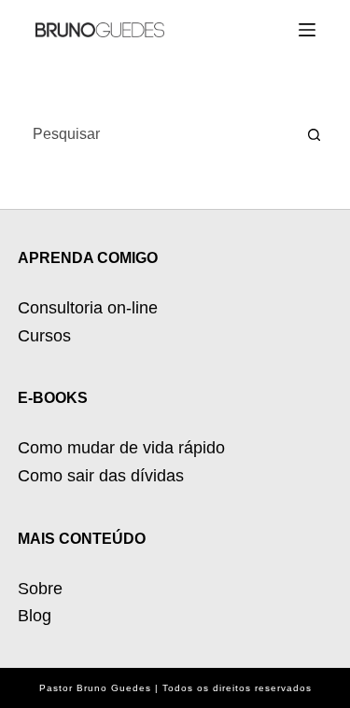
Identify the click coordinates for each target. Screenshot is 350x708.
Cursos (44, 335)
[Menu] (307, 29)
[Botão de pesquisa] (313, 134)
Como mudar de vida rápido (121, 447)
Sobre (40, 588)
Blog (34, 615)
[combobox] (158, 134)
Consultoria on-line (88, 307)
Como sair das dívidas (101, 475)
